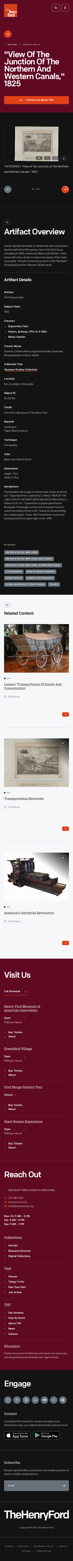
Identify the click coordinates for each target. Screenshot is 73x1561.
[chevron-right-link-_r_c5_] (65, 829)
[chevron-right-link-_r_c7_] (65, 943)
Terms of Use (43, 1551)
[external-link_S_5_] (36, 1202)
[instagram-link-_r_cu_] (17, 1400)
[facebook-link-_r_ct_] (8, 1400)
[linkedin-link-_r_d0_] (35, 1400)
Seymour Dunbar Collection (21, 370)
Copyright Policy (43, 1546)
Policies (23, 1546)
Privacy (63, 1546)
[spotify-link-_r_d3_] (63, 1400)
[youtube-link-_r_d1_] (44, 1400)
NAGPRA (9, 1546)
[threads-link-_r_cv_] (26, 1400)
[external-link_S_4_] (36, 1198)
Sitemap (26, 1551)
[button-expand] (62, 629)
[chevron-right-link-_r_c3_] (65, 714)
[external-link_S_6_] (36, 1206)
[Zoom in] (39, 158)
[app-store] (17, 1435)
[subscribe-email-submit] (63, 1485)
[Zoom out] (47, 158)
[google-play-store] (46, 1435)
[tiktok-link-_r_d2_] (53, 1400)
